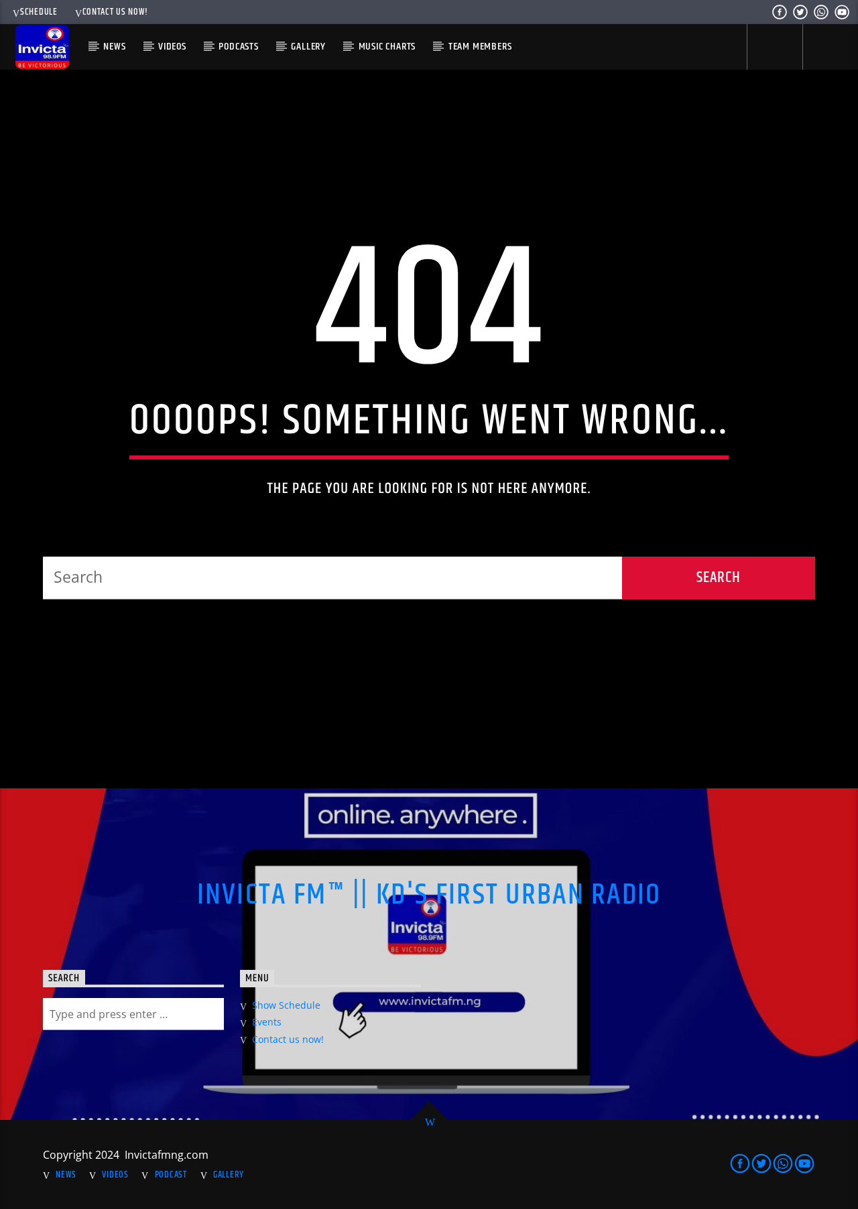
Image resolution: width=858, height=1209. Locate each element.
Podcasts (238, 46)
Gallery (308, 46)
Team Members (480, 46)
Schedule (39, 12)
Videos (172, 46)
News (114, 46)
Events (267, 1021)
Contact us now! (115, 12)
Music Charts (387, 46)
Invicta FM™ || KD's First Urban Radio (429, 894)
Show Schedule (286, 1005)
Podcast (171, 1174)
